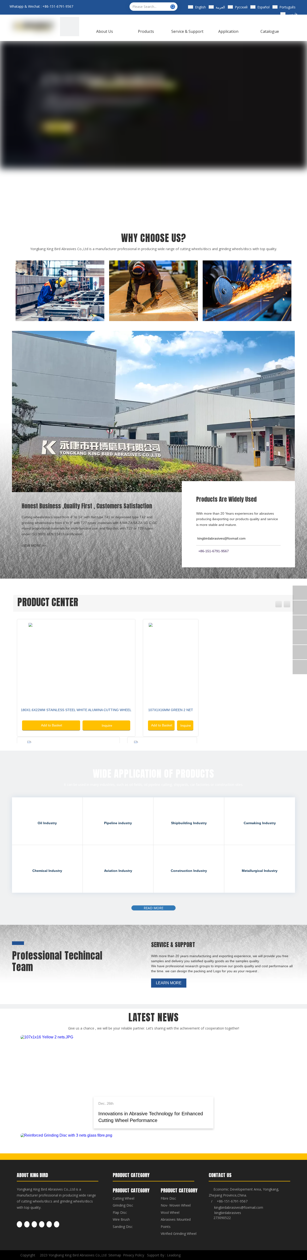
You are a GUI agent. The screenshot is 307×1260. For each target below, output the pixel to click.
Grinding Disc (123, 1205)
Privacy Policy (133, 1255)
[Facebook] (19, 1224)
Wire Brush (121, 1219)
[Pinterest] (56, 1224)
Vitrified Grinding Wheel (178, 1233)
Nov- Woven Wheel (176, 1205)
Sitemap (114, 1255)
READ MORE (153, 908)
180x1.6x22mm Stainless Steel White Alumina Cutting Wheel (76, 710)
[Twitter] (34, 1224)
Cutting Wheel (123, 1198)
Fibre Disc (168, 1198)
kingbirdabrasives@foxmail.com (238, 1207)
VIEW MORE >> (34, 545)
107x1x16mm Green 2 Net (170, 710)
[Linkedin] (27, 1224)
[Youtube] (41, 1224)
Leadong (174, 1255)
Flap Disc (120, 1212)
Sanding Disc (123, 1226)
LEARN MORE (169, 983)
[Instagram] (49, 1224)
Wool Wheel (170, 1212)
